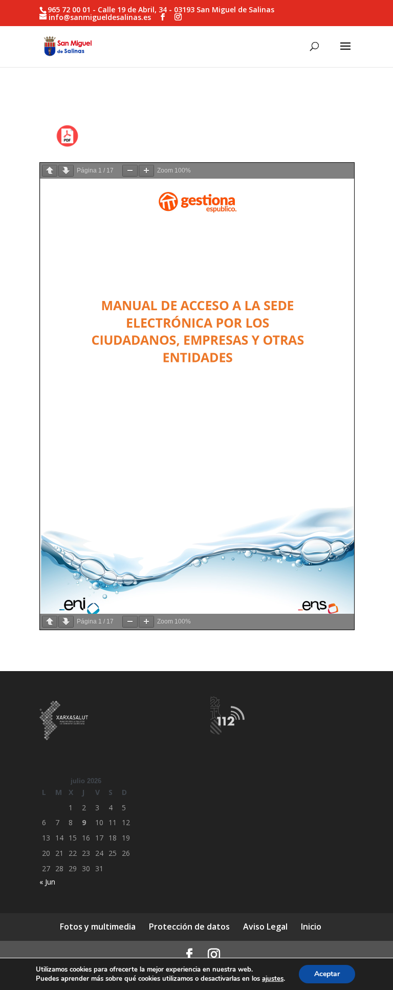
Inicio (311, 926)
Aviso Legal (265, 926)
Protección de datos (189, 926)
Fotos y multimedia (98, 926)
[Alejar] (130, 171)
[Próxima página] (66, 171)
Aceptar (327, 974)
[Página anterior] (49, 171)
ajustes (272, 978)
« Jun (47, 882)
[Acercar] (146, 171)
